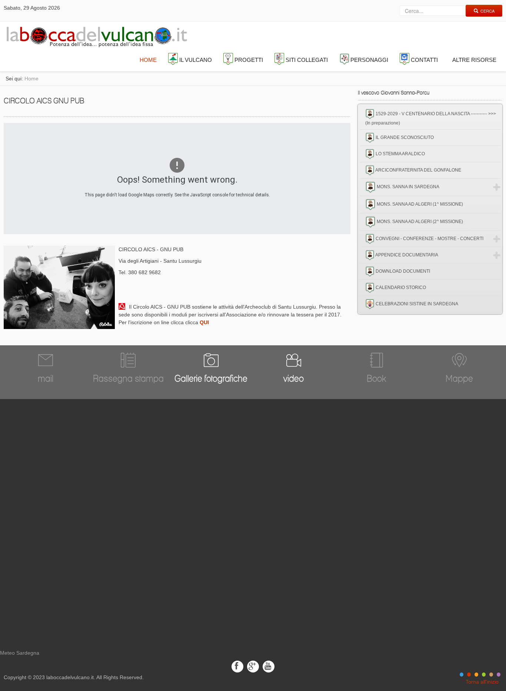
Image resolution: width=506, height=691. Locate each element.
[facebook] (237, 666)
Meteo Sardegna (19, 653)
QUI (204, 322)
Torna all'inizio (482, 682)
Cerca (487, 11)
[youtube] (268, 666)
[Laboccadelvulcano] (95, 35)
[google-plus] (253, 666)
